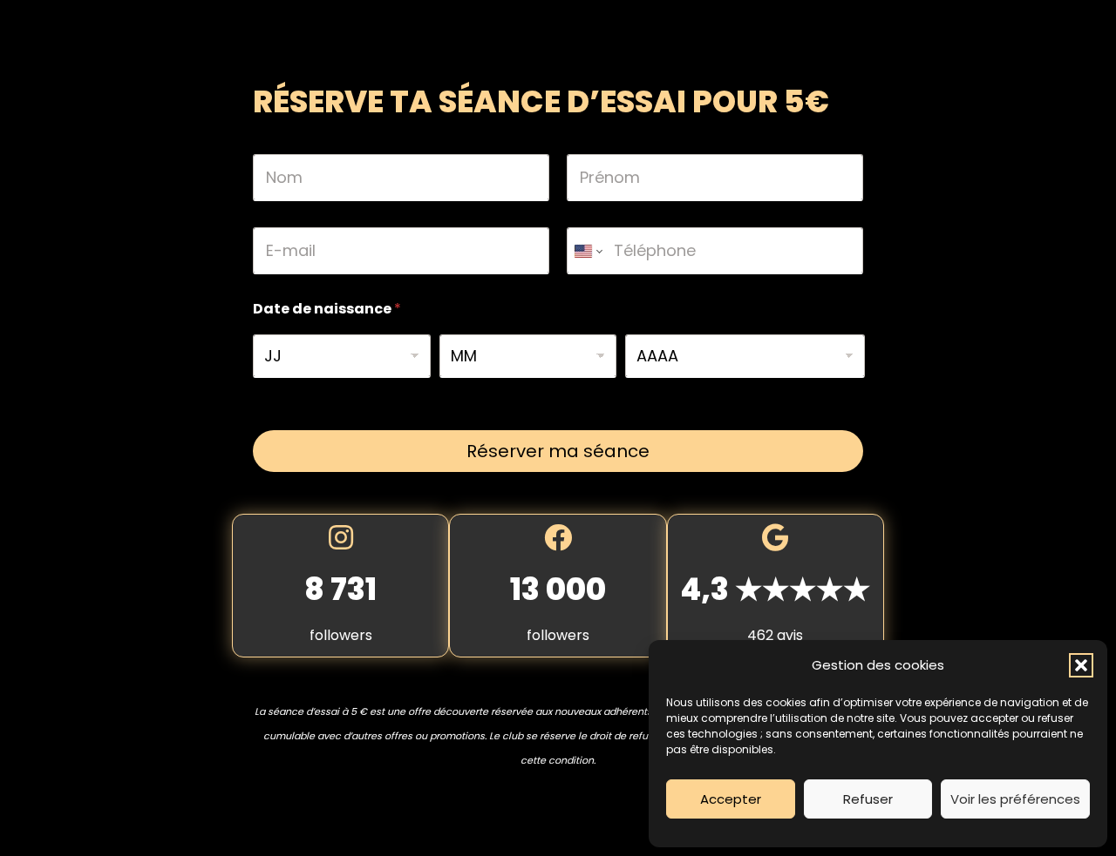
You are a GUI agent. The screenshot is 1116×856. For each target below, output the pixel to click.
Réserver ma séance (558, 451)
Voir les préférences (1015, 799)
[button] (1081, 665)
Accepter (730, 799)
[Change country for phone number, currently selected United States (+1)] (587, 250)
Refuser (868, 799)
